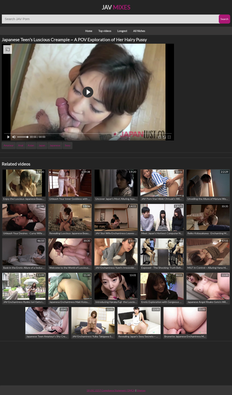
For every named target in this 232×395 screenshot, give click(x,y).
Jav (116, 7)
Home (88, 30)
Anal (20, 145)
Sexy (67, 145)
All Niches (139, 30)
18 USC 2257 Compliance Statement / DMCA (111, 390)
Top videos (104, 30)
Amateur (9, 145)
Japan (42, 145)
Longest (122, 30)
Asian (31, 145)
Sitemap (141, 390)
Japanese (55, 145)
